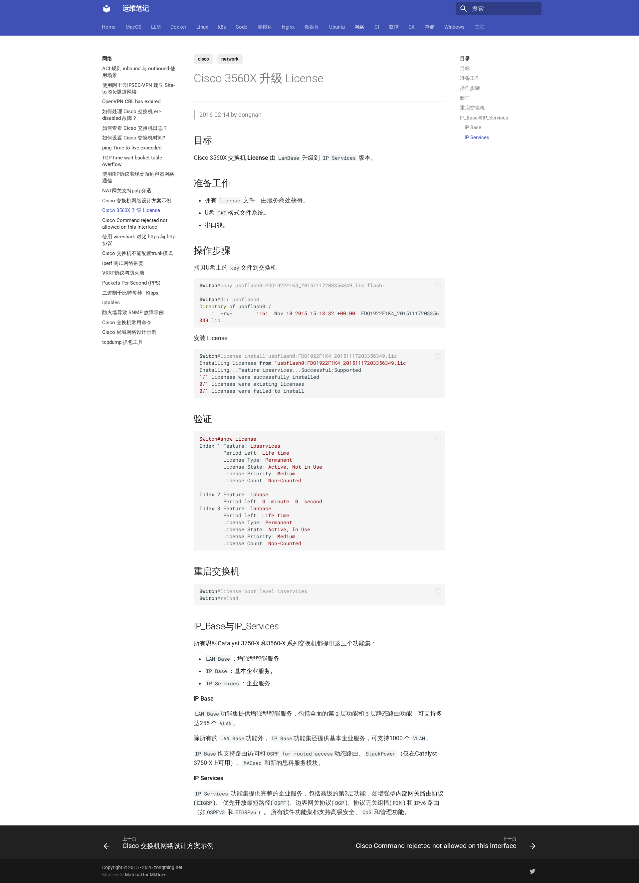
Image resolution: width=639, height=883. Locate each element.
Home (109, 27)
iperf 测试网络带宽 (122, 263)
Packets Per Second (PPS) (131, 283)
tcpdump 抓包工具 (122, 342)
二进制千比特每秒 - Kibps (130, 293)
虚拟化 (264, 27)
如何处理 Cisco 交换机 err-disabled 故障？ (131, 115)
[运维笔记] (106, 8)
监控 (394, 27)
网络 (360, 27)
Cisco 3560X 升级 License (131, 210)
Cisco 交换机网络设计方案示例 (136, 200)
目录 (465, 59)
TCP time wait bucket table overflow (132, 160)
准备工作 (470, 78)
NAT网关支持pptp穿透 (126, 190)
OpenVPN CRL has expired (131, 102)
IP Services (477, 137)
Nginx (288, 27)
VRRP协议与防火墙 (123, 273)
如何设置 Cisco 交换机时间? (133, 138)
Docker (179, 27)
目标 (465, 69)
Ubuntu (337, 27)
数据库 (312, 27)
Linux (202, 27)
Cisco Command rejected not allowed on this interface (134, 223)
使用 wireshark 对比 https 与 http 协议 (138, 240)
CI (376, 27)
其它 (480, 27)
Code (242, 27)
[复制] (438, 285)
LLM (156, 27)
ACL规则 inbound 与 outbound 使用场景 (138, 72)
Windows (455, 27)
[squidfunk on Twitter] (532, 871)
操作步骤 (470, 88)
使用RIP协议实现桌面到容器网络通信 (138, 177)
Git (412, 27)
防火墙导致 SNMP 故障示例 (133, 313)
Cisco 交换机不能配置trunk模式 (137, 253)
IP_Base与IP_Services (484, 118)
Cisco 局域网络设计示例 (129, 332)
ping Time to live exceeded (131, 148)
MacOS (133, 27)
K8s (222, 27)
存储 (430, 27)
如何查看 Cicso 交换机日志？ (135, 128)
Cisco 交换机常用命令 (126, 322)
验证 (465, 98)
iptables (111, 303)
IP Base (473, 127)
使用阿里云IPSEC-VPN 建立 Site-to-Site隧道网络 (138, 88)
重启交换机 (472, 108)
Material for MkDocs (145, 874)
